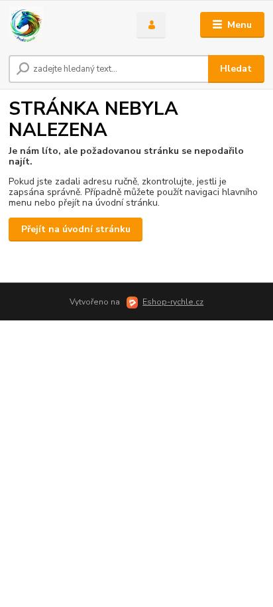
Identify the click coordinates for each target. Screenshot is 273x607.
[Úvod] (62, 25)
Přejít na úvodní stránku (76, 229)
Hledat (236, 68)
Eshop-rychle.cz (172, 302)
